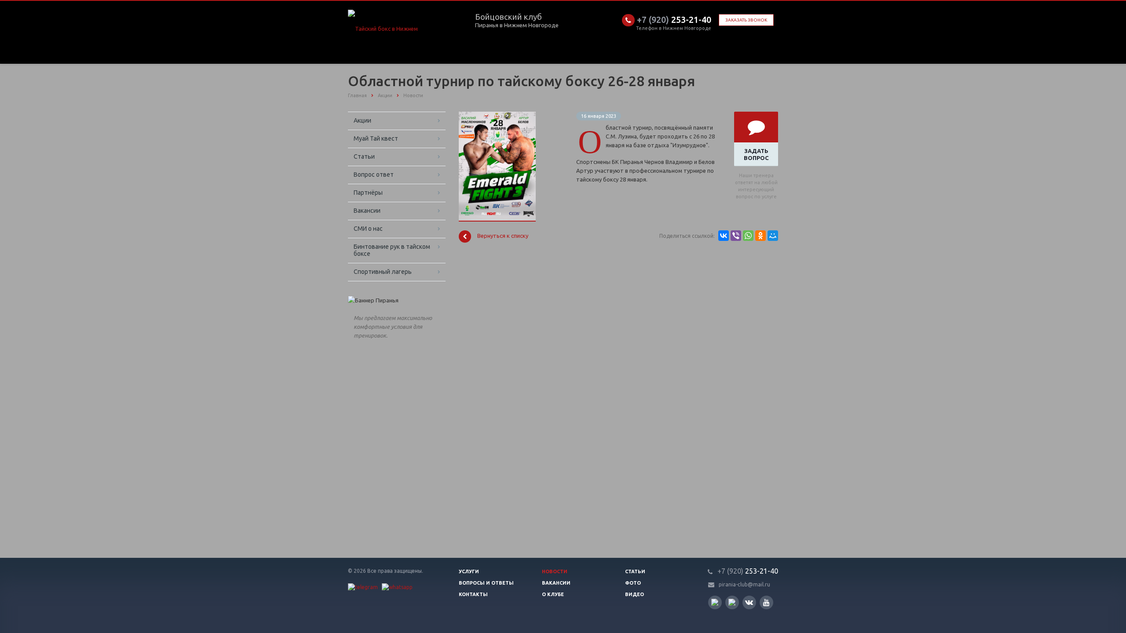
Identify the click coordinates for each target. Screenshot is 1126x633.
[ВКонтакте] (723, 235)
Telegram (732, 602)
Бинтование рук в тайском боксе (392, 250)
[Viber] (736, 235)
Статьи (364, 156)
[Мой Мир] (773, 235)
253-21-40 (674, 19)
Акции (362, 120)
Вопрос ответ (374, 174)
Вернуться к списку (502, 236)
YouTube (766, 602)
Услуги (469, 571)
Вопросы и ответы (486, 583)
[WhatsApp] (748, 235)
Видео (634, 594)
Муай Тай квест (376, 138)
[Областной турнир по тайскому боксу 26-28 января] (497, 116)
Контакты (473, 594)
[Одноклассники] (760, 235)
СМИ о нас (368, 228)
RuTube (715, 602)
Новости (554, 571)
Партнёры (368, 192)
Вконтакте (749, 602)
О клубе (553, 594)
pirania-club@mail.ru (744, 584)
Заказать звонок (746, 20)
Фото (633, 583)
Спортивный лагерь (383, 271)
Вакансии (367, 210)
